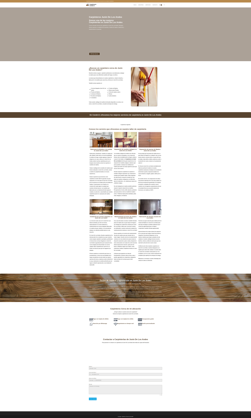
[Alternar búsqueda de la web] (164, 5)
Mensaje (90, 384)
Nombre (90, 366)
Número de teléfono (92, 378)
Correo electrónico (92, 372)
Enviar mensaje (93, 398)
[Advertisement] (107, 42)
